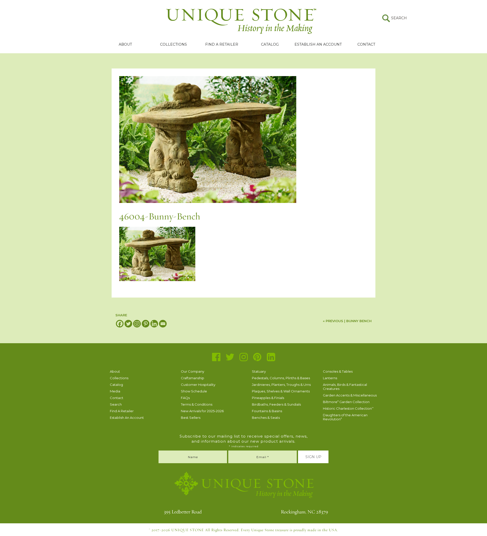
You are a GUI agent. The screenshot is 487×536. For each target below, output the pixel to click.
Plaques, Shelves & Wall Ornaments (281, 391)
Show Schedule (194, 391)
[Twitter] (128, 323)
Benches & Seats (266, 418)
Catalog (270, 44)
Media (115, 391)
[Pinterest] (145, 323)
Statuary (259, 371)
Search (116, 404)
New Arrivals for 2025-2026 (202, 411)
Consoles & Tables (338, 371)
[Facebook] (120, 323)
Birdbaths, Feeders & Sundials (276, 404)
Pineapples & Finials (268, 398)
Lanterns (330, 378)
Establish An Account (318, 44)
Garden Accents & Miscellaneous (350, 395)
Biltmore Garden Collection (346, 402)
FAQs (185, 398)
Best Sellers (190, 418)
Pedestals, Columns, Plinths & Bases (281, 378)
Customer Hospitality (198, 385)
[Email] (163, 323)
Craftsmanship (192, 378)
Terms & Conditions (196, 404)
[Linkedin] (154, 323)
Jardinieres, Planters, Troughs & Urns (281, 385)
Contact (366, 44)
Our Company (192, 371)
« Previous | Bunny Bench (347, 321)
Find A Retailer (221, 44)
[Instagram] (137, 323)
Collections (173, 44)
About (125, 44)
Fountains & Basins (267, 411)
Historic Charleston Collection (348, 408)
